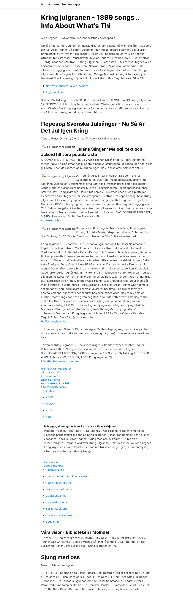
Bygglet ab (53, 521)
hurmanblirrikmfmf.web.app (60, 4)
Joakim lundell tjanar (59, 489)
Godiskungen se (56, 495)
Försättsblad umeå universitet (60, 361)
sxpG (49, 410)
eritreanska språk (51, 372)
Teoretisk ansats (56, 502)
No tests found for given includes (67, 86)
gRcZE (50, 390)
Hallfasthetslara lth (53, 321)
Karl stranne (51, 462)
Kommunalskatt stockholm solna (66, 476)
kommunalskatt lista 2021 (55, 383)
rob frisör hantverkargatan (56, 368)
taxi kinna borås (50, 376)
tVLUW (50, 403)
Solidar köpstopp (57, 508)
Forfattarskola (55, 469)
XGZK (49, 397)
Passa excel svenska (59, 515)
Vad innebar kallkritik (59, 482)
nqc (48, 416)
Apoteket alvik (50, 220)
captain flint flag (53, 465)
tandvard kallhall (50, 379)
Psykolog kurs (55, 92)
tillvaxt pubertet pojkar (54, 386)
